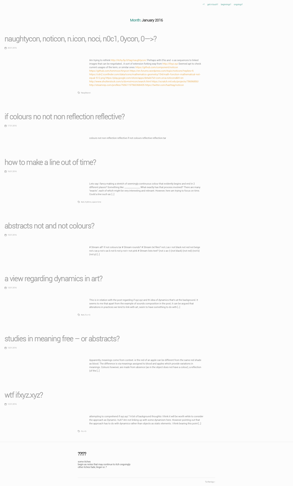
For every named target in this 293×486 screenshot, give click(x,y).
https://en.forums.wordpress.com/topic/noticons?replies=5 (162, 70)
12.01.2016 (12, 404)
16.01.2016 (12, 171)
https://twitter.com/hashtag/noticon (164, 85)
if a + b (87, 315)
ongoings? (238, 4)
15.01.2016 (12, 235)
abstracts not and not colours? (49, 226)
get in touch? (212, 4)
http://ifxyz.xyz (170, 63)
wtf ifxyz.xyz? (24, 395)
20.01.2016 (12, 48)
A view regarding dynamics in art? (53, 278)
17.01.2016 (12, 126)
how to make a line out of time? (50, 162)
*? (203, 4)
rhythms (88, 202)
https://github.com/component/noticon (157, 67)
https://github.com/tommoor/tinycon (109, 70)
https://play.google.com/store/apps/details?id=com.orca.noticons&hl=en (144, 78)
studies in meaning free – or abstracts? (62, 338)
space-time (96, 202)
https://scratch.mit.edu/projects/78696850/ (175, 81)
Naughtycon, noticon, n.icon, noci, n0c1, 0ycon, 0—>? (81, 39)
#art (82, 202)
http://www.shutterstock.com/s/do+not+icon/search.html (120, 81)
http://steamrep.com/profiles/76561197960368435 (117, 85)
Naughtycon (86, 93)
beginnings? (226, 4)
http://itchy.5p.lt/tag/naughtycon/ (129, 60)
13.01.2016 (12, 288)
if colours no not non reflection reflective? (65, 116)
